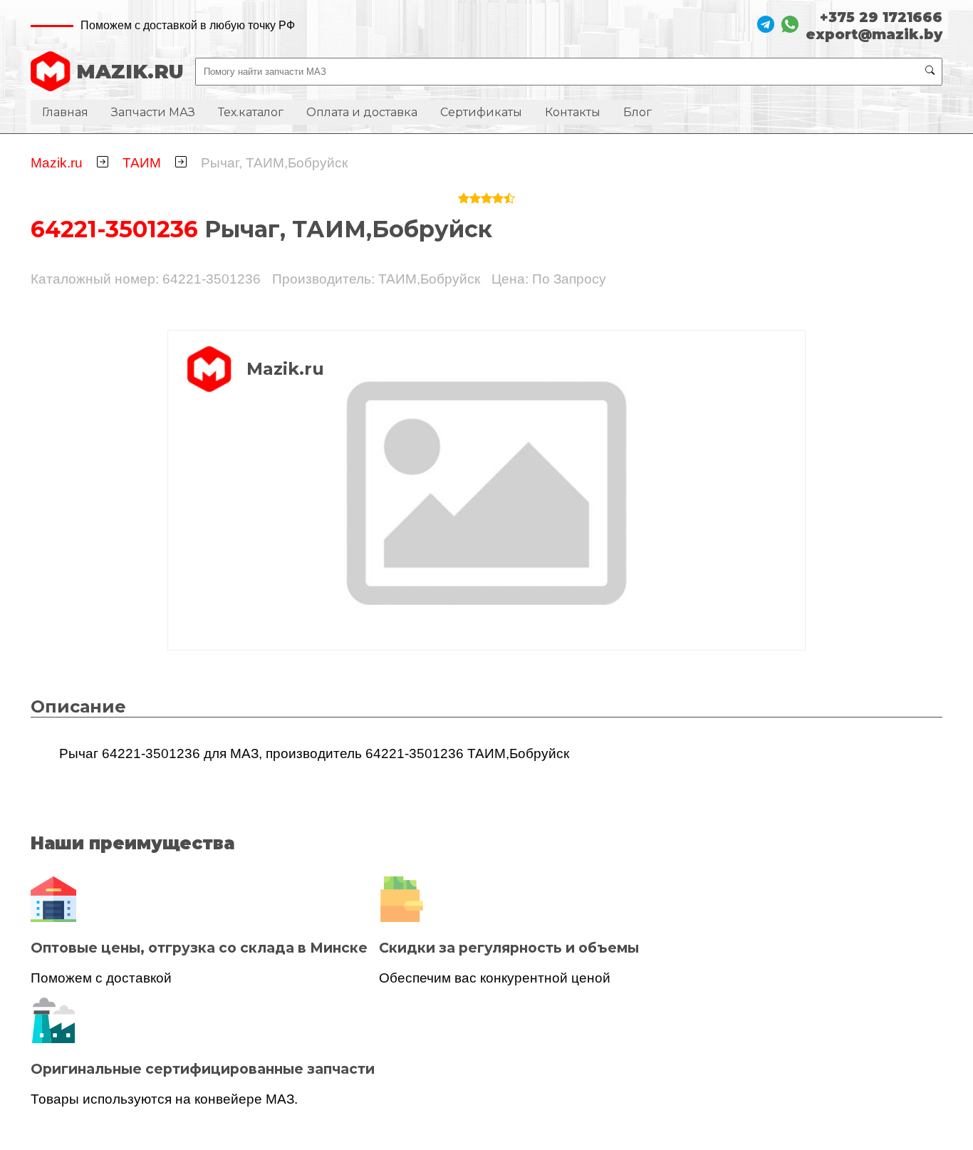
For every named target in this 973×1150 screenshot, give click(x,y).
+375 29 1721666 (881, 17)
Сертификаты (481, 112)
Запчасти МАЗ (153, 112)
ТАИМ (142, 162)
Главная (65, 112)
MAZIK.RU (130, 71)
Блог (637, 112)
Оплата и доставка (361, 112)
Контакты (572, 112)
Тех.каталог (250, 112)
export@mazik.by (874, 34)
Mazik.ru (57, 162)
